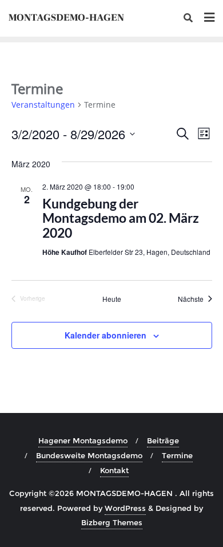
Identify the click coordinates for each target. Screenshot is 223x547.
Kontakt (114, 470)
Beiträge (163, 440)
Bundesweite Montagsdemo (89, 455)
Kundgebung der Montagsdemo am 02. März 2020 (120, 218)
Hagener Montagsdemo (83, 440)
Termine (177, 455)
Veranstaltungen (43, 104)
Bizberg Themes (111, 522)
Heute (111, 299)
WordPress (125, 508)
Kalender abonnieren (105, 335)
